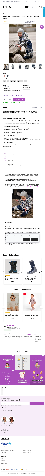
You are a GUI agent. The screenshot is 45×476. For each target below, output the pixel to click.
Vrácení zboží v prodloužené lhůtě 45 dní (30, 448)
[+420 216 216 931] (29, 6)
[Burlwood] (4, 76)
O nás (4, 1)
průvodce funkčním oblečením (32, 186)
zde (29, 236)
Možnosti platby (26, 453)
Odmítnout (26, 239)
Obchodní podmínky (4, 448)
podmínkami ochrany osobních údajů (16, 405)
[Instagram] (5, 433)
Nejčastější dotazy (17, 1)
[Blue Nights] (7, 76)
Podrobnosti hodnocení (18, 21)
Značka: (28, 22)
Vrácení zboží (3, 452)
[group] (13, 307)
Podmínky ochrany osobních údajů (7, 450)
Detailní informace (6, 146)
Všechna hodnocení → (8, 331)
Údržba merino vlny (9, 1)
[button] (41, 271)
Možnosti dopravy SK (27, 452)
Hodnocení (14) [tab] (33, 169)
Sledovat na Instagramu (23, 351)
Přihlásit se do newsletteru (37, 403)
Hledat (26, 7)
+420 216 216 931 (5, 425)
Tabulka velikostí (27, 78)
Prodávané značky (4, 463)
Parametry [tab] (21, 169)
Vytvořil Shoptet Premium (12, 473)
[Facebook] (2, 433)
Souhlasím (34, 239)
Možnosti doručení (26, 89)
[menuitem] (4, 10)
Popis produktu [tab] (9, 169)
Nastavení (10, 239)
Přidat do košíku (17, 99)
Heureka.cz (6, 339)
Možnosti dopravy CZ (27, 450)
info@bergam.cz (5, 429)
